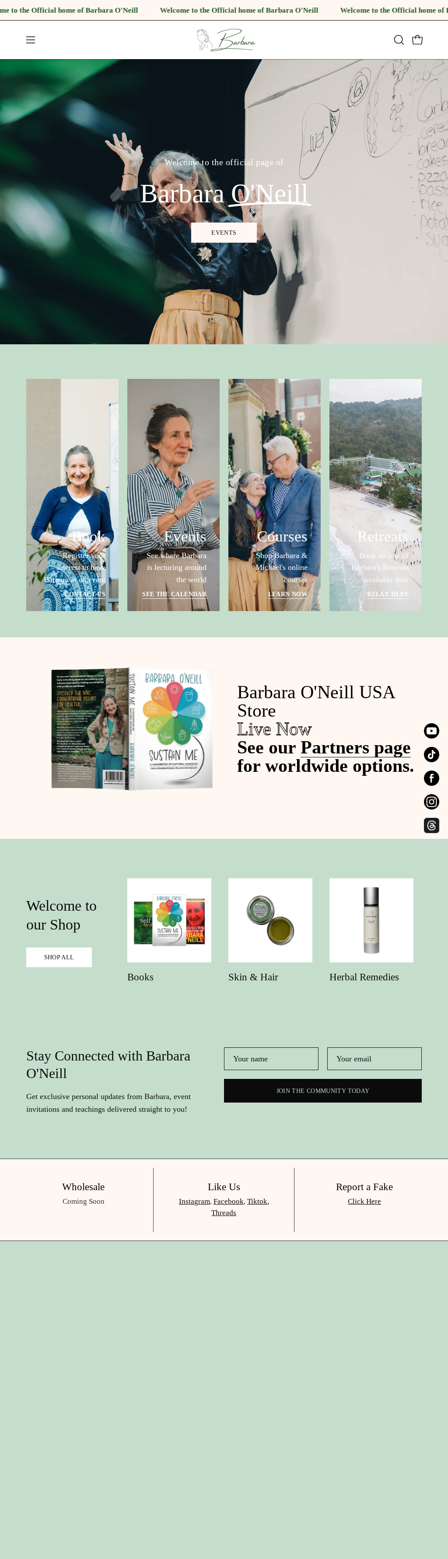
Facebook (229, 1201)
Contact (121, 1484)
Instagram (194, 1201)
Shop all (59, 957)
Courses (121, 1451)
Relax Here (388, 593)
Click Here (364, 1201)
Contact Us (84, 593)
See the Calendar (174, 593)
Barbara (121, 1355)
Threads (223, 1213)
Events (223, 232)
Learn (118, 1434)
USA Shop (126, 1372)
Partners (122, 1468)
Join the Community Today (323, 1090)
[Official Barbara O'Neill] (224, 40)
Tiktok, (258, 1201)
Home (118, 1338)
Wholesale (125, 1501)
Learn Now (288, 593)
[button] (398, 40)
